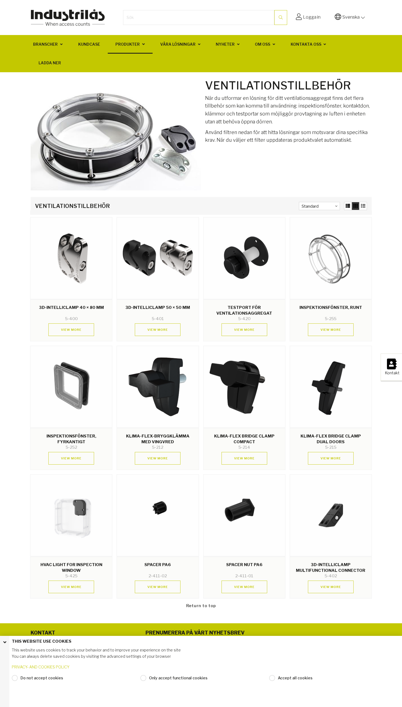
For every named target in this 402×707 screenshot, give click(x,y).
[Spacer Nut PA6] (244, 515)
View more (71, 330)
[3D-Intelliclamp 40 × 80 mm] (71, 258)
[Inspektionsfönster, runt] (330, 258)
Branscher (45, 44)
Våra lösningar (178, 44)
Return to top (201, 605)
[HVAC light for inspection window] (71, 515)
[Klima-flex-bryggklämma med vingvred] (157, 386)
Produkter (127, 44)
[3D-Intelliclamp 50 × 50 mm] (157, 258)
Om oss (262, 44)
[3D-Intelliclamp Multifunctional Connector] (330, 515)
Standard (310, 206)
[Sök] (280, 17)
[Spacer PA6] (157, 515)
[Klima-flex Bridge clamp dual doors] (330, 386)
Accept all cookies (295, 678)
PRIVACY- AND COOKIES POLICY (40, 667)
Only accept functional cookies (178, 678)
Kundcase (89, 44)
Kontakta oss (306, 44)
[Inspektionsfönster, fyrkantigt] (71, 386)
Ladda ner (50, 62)
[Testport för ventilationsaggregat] (244, 258)
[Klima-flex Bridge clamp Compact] (244, 386)
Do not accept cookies (42, 678)
